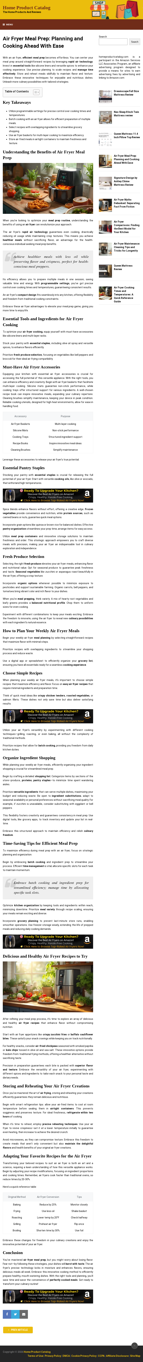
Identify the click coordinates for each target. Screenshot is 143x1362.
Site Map (135, 1355)
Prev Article (19, 1329)
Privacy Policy (53, 1355)
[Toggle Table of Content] (35, 92)
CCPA (101, 1355)
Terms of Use (35, 1355)
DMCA (66, 1355)
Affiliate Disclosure (117, 1355)
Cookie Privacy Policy (83, 1355)
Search (103, 36)
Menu (9, 24)
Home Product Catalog (26, 7)
